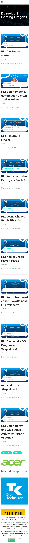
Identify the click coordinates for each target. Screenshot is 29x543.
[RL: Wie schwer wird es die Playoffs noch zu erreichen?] (14, 286)
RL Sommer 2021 (9, 83)
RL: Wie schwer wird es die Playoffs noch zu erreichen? (14, 301)
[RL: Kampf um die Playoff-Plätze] (14, 246)
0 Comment (19, 63)
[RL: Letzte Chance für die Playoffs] (14, 206)
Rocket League (9, 45)
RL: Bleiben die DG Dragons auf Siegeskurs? (13, 345)
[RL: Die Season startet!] (14, 41)
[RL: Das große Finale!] (14, 125)
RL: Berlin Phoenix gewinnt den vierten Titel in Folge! (14, 95)
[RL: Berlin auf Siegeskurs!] (14, 375)
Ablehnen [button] (19, 541)
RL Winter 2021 (8, 43)
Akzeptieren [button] (11, 541)
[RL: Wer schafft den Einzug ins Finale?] (14, 166)
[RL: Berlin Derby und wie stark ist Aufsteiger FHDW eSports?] (14, 415)
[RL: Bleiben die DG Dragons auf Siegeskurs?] (14, 331)
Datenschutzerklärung (14, 538)
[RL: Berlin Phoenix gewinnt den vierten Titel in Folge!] (14, 81)
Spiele (16, 43)
